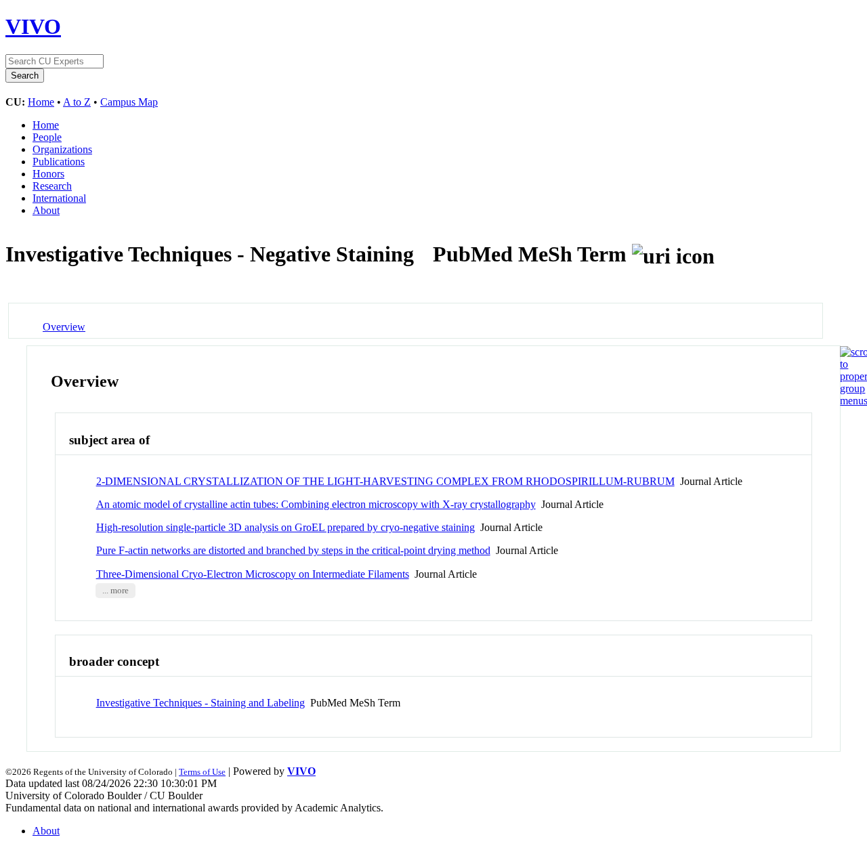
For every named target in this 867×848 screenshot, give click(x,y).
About (46, 210)
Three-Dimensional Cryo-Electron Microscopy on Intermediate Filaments (252, 574)
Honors (48, 173)
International (59, 198)
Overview (64, 327)
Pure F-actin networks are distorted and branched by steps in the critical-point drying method (293, 550)
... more (115, 590)
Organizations (62, 149)
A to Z (77, 102)
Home (41, 102)
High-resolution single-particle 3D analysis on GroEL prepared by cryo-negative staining (285, 527)
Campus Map (129, 102)
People (47, 137)
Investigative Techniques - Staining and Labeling (200, 702)
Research (52, 186)
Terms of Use (202, 772)
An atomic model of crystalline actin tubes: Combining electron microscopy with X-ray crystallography (316, 504)
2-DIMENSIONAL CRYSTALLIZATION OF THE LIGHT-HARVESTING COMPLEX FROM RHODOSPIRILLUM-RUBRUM (385, 481)
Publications (59, 161)
